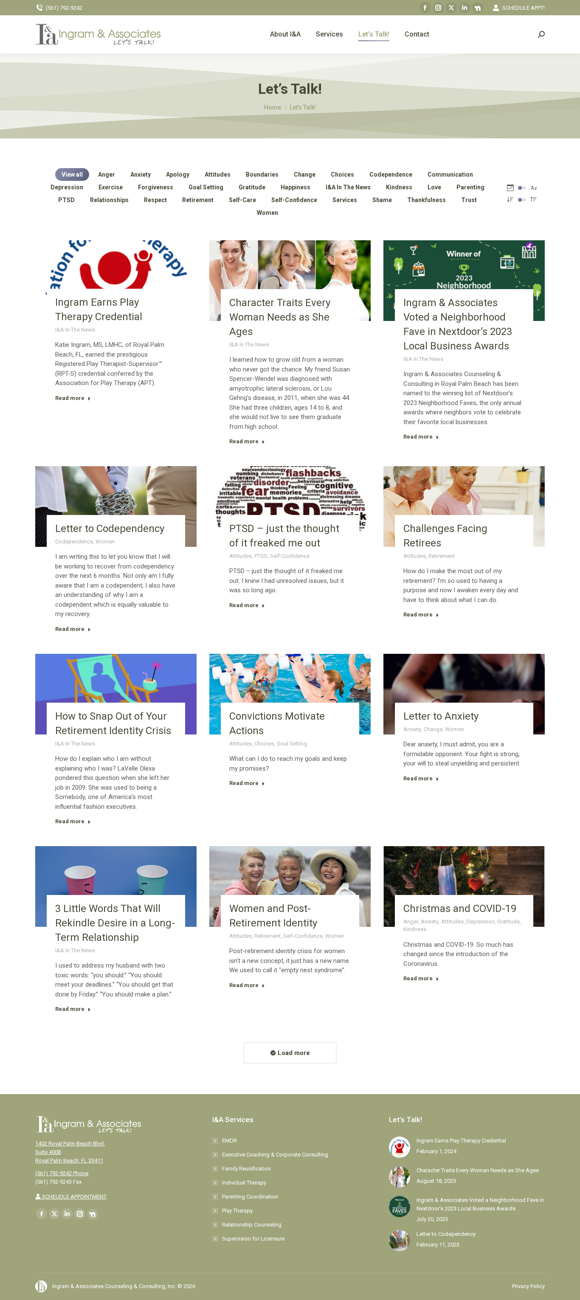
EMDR (229, 1140)
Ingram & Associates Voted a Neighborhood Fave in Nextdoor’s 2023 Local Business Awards (480, 1204)
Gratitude (252, 187)
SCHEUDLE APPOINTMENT (74, 1196)
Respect (155, 200)
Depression (67, 187)
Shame (382, 200)
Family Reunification (246, 1168)
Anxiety (140, 174)
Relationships (109, 200)
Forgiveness (155, 187)
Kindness (399, 187)
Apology (177, 174)
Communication (450, 174)
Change (304, 174)
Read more (69, 398)
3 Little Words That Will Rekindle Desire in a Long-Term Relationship (115, 923)
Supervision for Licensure (253, 1238)
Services (344, 200)
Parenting (470, 187)
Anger (106, 174)
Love (434, 187)
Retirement (198, 200)
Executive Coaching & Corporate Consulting (275, 1154)
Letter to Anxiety (441, 716)
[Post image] (399, 1147)
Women (267, 212)
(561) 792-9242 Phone (61, 1173)
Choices (342, 174)
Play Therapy (237, 1210)
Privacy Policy (528, 1286)
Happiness (295, 187)
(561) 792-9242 (64, 8)
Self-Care (242, 200)
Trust (469, 200)
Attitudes (218, 174)
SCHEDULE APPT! (523, 8)
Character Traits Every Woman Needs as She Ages (279, 317)
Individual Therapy (244, 1182)
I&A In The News (348, 187)
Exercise (111, 187)
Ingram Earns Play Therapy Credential (461, 1140)
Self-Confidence (294, 200)
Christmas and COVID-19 (459, 909)
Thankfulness (426, 200)
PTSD (66, 200)
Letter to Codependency (109, 529)
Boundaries (262, 174)
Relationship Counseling (252, 1224)
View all (72, 174)
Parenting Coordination (250, 1196)
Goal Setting (206, 187)
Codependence (390, 174)
